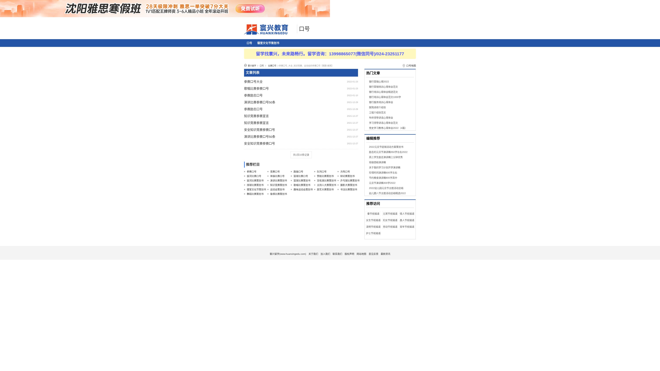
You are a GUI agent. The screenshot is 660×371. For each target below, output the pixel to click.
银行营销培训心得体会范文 (383, 86)
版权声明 (349, 253)
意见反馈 (373, 253)
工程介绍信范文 (377, 112)
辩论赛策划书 (347, 176)
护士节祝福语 (373, 233)
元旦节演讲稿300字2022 (382, 183)
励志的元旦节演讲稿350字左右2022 (388, 152)
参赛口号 (251, 171)
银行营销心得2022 (379, 81)
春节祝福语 (373, 213)
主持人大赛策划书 (326, 185)
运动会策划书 (277, 189)
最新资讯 (385, 253)
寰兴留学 (252, 66)
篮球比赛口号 (301, 176)
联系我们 (337, 253)
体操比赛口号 (277, 176)
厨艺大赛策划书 (325, 189)
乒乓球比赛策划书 (350, 180)
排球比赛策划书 (255, 185)
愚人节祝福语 (407, 220)
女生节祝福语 (373, 220)
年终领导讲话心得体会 (381, 117)
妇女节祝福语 (390, 220)
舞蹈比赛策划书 (255, 194)
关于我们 (313, 253)
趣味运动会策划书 (303, 189)
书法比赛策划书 (348, 189)
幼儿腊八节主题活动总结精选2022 (387, 193)
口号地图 (411, 65)
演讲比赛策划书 (278, 180)
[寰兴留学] (269, 33)
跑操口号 (298, 171)
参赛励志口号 (253, 95)
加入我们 (325, 253)
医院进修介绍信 (377, 107)
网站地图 (361, 253)
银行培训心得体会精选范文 (383, 92)
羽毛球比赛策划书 (326, 180)
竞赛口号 (275, 171)
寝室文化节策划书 (268, 43)
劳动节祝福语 (390, 226)
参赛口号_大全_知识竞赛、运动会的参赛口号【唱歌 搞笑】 (306, 66)
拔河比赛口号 (254, 176)
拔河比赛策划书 (255, 180)
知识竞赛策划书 (278, 185)
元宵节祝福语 (390, 213)
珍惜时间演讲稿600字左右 (383, 172)
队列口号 (322, 171)
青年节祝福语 (407, 226)
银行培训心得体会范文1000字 (385, 97)
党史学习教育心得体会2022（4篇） (388, 128)
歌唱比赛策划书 (302, 185)
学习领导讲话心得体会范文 (383, 122)
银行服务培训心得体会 (381, 102)
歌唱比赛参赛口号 (256, 88)
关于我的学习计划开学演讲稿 (384, 167)
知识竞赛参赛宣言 (256, 116)
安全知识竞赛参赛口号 (259, 130)
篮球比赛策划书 (302, 180)
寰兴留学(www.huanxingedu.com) (288, 253)
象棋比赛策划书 (278, 194)
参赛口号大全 (253, 81)
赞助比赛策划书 (325, 176)
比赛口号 (272, 66)
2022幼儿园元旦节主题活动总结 (386, 188)
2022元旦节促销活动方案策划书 (386, 146)
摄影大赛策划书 (348, 185)
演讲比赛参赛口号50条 (259, 102)
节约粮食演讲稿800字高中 (383, 177)
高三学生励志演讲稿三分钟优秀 (386, 157)
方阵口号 (345, 171)
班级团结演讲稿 (377, 162)
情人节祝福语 (407, 213)
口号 (304, 29)
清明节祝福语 (373, 226)
